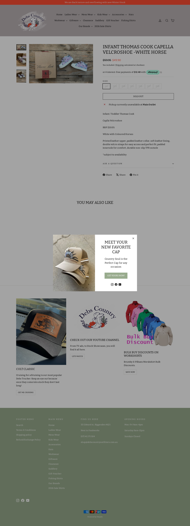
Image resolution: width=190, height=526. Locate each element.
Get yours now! (116, 275)
